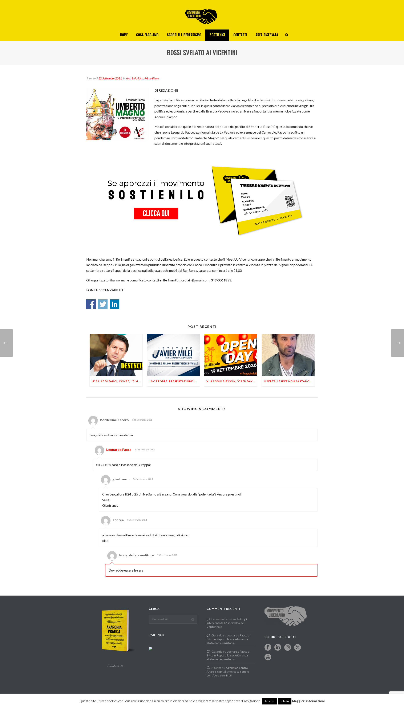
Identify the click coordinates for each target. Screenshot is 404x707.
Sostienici (217, 34)
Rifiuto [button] (285, 701)
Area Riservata (266, 34)
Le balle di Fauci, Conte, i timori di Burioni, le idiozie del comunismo (117, 381)
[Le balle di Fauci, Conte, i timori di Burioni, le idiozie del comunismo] (116, 355)
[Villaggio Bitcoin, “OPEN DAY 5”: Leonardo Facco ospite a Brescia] (230, 355)
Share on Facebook (91, 304)
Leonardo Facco (119, 449)
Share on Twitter (103, 304)
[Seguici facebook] (267, 647)
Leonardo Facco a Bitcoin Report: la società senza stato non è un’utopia (228, 639)
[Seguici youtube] (267, 657)
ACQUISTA (115, 665)
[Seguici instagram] (287, 647)
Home (124, 34)
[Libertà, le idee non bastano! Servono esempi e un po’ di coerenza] (288, 355)
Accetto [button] (269, 701)
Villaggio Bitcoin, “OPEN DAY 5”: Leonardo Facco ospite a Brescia (231, 381)
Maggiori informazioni (308, 701)
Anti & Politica (134, 78)
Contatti (240, 34)
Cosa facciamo (147, 34)
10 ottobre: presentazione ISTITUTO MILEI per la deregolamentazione (174, 381)
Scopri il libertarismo (184, 34)
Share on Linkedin (114, 304)
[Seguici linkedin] (277, 647)
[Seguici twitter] (297, 647)
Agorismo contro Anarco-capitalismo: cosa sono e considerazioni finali (228, 671)
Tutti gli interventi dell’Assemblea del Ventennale (227, 622)
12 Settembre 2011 (110, 78)
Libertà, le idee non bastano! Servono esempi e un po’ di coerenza (289, 381)
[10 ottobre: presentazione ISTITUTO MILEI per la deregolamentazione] (173, 355)
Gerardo (216, 635)
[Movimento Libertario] (202, 14)
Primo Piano (151, 78)
